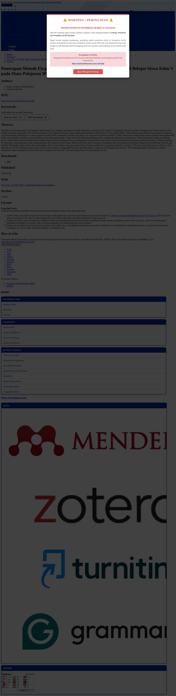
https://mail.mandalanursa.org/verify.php (88, 63)
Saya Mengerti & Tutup (88, 72)
